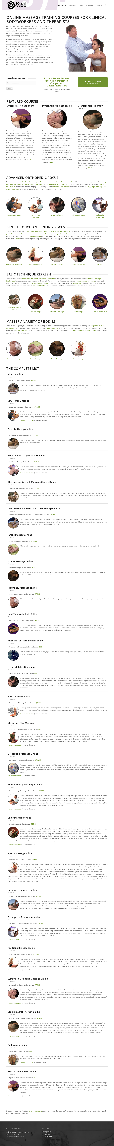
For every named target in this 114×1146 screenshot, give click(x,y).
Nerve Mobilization (57, 215)
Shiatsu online (15, 374)
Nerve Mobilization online (22, 667)
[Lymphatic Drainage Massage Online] (14, 993)
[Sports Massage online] (14, 867)
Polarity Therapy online (20, 429)
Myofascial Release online (22, 1071)
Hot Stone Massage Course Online (26, 455)
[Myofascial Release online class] (21, 118)
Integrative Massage (57, 312)
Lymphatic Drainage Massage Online (28, 978)
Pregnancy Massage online (22, 587)
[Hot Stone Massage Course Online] (14, 470)
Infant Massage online (20, 534)
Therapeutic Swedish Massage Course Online (32, 481)
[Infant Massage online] (14, 549)
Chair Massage (36, 312)
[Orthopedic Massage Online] (14, 768)
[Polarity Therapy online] (14, 443)
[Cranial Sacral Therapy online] (14, 1026)
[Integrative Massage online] (14, 904)
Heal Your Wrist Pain (100, 312)
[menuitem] (60, 5)
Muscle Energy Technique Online (25, 784)
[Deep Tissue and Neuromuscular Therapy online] (14, 523)
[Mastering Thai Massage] (14, 737)
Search (9, 88)
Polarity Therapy (57, 265)
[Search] (105, 5)
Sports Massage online (20, 853)
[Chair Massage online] (14, 832)
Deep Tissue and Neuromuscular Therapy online (34, 508)
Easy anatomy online (19, 696)
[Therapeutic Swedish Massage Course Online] (14, 496)
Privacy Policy (46, 1132)
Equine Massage (57, 359)
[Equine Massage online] (14, 575)
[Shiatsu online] (14, 388)
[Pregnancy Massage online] (14, 602)
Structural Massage (14, 215)
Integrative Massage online (22, 889)
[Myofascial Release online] (14, 1086)
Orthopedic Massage (78, 215)
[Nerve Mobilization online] (14, 681)
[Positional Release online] (14, 962)
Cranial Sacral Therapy (14, 265)
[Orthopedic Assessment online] (14, 931)
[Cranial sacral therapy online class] (93, 119)
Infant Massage (35, 359)
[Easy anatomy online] (14, 711)
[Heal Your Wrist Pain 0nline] (14, 628)
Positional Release (35, 265)
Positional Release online (21, 947)
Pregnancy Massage (14, 359)
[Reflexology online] (14, 1059)
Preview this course (14, 745)
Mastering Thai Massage (21, 722)
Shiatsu (100, 265)
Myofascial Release (78, 265)
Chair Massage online (19, 817)
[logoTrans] (16, 5)
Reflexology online (17, 1044)
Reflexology (78, 312)
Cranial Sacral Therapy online (24, 1011)
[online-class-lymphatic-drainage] (57, 118)
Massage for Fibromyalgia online (25, 640)
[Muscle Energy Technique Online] (14, 799)
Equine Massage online (20, 561)
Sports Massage (78, 359)
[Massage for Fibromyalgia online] (14, 655)
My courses (46, 1134)
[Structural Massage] (14, 415)
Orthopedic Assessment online (24, 917)
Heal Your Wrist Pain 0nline (22, 614)
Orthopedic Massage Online (23, 753)
